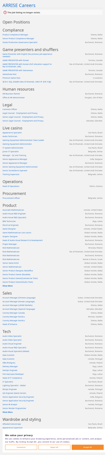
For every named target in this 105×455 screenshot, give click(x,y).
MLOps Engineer (10, 389)
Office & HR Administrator (14, 97)
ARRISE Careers (19, 5)
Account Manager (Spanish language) (19, 309)
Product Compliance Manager (15, 34)
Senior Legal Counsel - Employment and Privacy (23, 117)
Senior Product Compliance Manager (18, 38)
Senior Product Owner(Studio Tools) (18, 282)
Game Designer (9, 229)
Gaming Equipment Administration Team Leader (23, 140)
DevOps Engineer (10, 370)
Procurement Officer (11, 198)
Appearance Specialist (12, 132)
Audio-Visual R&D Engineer (14, 213)
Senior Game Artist (11, 263)
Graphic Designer (10, 236)
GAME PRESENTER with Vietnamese (18, 70)
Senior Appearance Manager (15, 159)
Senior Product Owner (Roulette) (16, 274)
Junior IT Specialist (11, 151)
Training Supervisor (11, 174)
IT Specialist (8, 382)
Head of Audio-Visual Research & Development (23, 240)
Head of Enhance (10, 324)
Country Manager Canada (14, 313)
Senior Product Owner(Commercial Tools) (20, 278)
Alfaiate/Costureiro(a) (12, 424)
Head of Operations (11, 186)
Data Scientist (8, 355)
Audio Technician (10, 136)
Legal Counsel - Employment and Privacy (20, 113)
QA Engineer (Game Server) (14, 393)
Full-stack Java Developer (13, 374)
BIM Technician (9, 221)
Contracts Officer (10, 109)
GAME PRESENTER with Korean (16, 60)
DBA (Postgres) (9, 362)
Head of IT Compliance (12, 378)
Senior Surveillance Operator (15, 170)
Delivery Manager (10, 366)
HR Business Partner (11, 93)
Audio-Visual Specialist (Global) (16, 351)
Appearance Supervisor (13, 427)
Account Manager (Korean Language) (19, 301)
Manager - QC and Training (14, 155)
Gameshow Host (9, 74)
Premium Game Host (11, 78)
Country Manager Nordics (14, 316)
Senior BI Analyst (10, 404)
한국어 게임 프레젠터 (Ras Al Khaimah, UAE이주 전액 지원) (27, 81)
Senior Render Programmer (14, 408)
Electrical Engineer (11, 225)
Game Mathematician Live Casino (17, 232)
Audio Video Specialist (12, 336)
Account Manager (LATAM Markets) (17, 305)
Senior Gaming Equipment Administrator (20, 167)
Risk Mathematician (11, 248)
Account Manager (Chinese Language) (19, 297)
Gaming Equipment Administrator (17, 144)
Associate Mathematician (13, 210)
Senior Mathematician (12, 267)
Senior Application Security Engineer (18, 397)
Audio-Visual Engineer (12, 343)
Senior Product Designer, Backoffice (18, 270)
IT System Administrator (13, 148)
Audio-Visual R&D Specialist (14, 217)
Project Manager (10, 244)
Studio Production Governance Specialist (20, 42)
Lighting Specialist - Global (14, 385)
